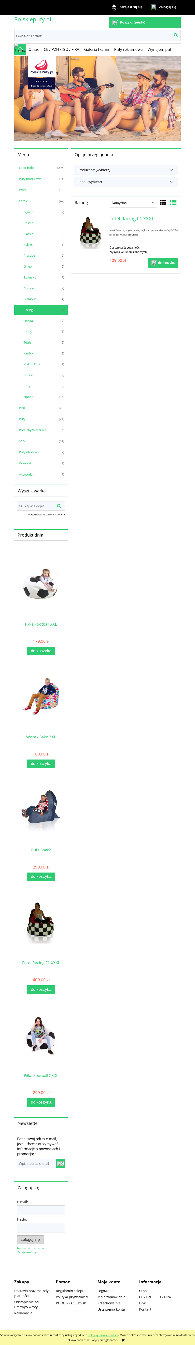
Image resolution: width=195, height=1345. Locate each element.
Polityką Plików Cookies (103, 1335)
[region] (97, 98)
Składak (29, 321)
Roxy (27, 386)
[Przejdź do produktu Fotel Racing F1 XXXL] (90, 232)
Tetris (27, 342)
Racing (28, 310)
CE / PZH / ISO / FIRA (155, 1297)
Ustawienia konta (111, 1309)
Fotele (23, 201)
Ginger (28, 266)
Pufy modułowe (30, 179)
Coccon (29, 288)
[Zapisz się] (60, 1163)
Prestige (29, 255)
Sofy (22, 441)
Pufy (22, 419)
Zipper (28, 397)
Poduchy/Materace (32, 430)
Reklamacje (23, 1313)
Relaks (28, 244)
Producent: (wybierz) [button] (94, 170)
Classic (28, 234)
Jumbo (28, 353)
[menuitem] (33, 49)
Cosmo (29, 223)
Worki (23, 190)
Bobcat (29, 375)
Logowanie (106, 1290)
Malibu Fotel (32, 364)
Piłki (22, 408)
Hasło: (22, 1219)
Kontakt (145, 1309)
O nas (143, 1290)
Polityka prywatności (72, 1297)
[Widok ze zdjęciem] (163, 202)
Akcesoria (26, 474)
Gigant (28, 212)
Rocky (28, 332)
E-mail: (22, 1201)
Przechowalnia (109, 1303)
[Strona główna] (20, 49)
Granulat (25, 463)
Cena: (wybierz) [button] (90, 181)
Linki (142, 1303)
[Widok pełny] (173, 202)
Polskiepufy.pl (32, 19)
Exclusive (30, 277)
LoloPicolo (26, 167)
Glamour (30, 299)
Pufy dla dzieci (29, 452)
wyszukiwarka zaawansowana (46, 514)
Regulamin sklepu (70, 1290)
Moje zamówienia (111, 1297)
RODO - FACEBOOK (71, 1303)
